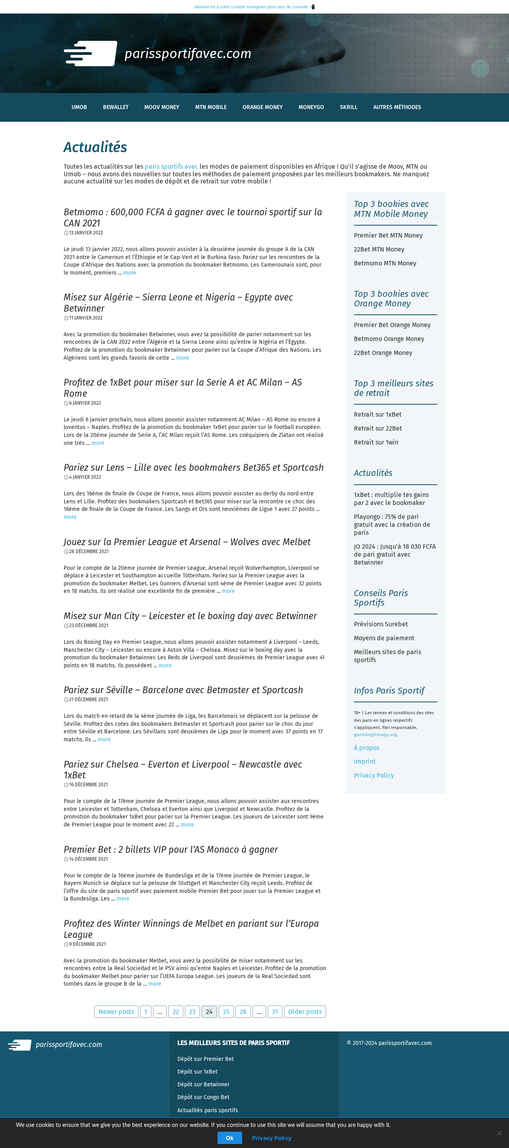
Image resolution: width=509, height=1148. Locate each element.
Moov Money (161, 107)
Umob (79, 107)
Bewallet (115, 107)
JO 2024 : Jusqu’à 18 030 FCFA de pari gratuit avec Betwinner (395, 554)
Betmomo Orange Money (389, 339)
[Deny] (499, 1133)
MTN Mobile (211, 107)
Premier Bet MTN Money (388, 235)
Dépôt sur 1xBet (197, 1071)
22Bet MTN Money (379, 249)
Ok (230, 1137)
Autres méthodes (397, 107)
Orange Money (263, 107)
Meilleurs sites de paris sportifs (387, 656)
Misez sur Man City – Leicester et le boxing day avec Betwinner (190, 616)
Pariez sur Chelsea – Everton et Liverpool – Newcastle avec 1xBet (183, 770)
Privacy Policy (374, 775)
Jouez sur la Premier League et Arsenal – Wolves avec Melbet (187, 542)
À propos (366, 748)
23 (192, 1011)
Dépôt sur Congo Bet (203, 1097)
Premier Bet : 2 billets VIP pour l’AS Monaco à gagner (171, 849)
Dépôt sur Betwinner (203, 1084)
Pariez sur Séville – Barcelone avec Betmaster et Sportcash (183, 690)
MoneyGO (311, 107)
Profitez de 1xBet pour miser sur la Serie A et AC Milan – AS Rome (183, 388)
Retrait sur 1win (376, 442)
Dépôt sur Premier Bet (205, 1059)
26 (243, 1011)
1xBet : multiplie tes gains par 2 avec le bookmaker (391, 499)
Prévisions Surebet (381, 624)
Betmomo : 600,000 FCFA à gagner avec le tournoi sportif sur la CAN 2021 (193, 218)
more (129, 272)
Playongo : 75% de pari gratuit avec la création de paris (392, 524)
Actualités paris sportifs (207, 1110)
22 (176, 1011)
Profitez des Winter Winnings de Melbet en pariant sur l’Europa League (191, 929)
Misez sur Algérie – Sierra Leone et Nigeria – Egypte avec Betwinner (178, 303)
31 (275, 1011)
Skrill (348, 107)
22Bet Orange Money (383, 353)
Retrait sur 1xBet (378, 414)
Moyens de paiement (384, 638)
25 (226, 1011)
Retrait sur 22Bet (378, 428)
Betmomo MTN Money (385, 263)
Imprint (365, 761)
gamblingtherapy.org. (376, 734)
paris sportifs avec (171, 166)
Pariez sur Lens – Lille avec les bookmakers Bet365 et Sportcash (194, 467)
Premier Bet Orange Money (392, 325)
